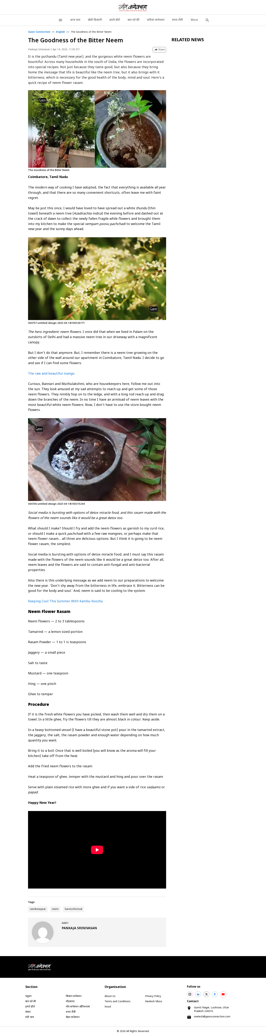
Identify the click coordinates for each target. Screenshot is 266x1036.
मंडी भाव (29, 1017)
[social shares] (190, 994)
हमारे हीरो (114, 20)
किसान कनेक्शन (73, 996)
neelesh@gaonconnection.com (212, 1016)
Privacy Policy (153, 996)
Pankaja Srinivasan (39, 49)
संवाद (28, 1012)
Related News (188, 40)
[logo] (133, 7)
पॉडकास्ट (70, 1001)
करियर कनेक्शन (155, 20)
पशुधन (28, 996)
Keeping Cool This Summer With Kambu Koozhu (65, 601)
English (60, 32)
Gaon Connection (39, 32)
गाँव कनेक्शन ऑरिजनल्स (78, 1007)
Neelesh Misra (153, 1001)
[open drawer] (60, 20)
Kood (108, 1007)
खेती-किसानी (95, 20)
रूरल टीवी (177, 20)
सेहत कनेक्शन (72, 1017)
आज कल (75, 20)
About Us (110, 996)
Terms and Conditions (117, 1001)
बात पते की (133, 20)
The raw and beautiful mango (51, 374)
